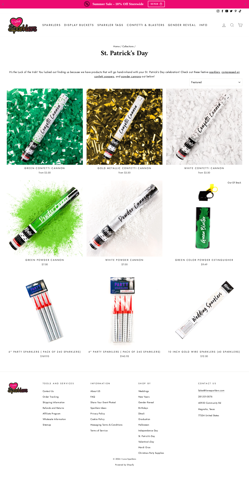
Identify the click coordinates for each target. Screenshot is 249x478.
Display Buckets (79, 25)
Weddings (143, 391)
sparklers (214, 72)
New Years (144, 396)
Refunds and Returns (53, 408)
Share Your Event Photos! (103, 402)
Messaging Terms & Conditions (106, 424)
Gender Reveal (182, 25)
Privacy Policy (97, 413)
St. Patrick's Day (146, 436)
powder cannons (131, 76)
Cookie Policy (97, 419)
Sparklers (51, 25)
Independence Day (148, 430)
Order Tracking (51, 396)
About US (95, 391)
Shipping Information (54, 402)
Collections (127, 46)
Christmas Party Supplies (151, 453)
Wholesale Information (54, 419)
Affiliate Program (52, 413)
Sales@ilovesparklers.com (211, 390)
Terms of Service (99, 430)
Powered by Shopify (124, 464)
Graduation (144, 419)
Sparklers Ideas (98, 408)
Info (203, 25)
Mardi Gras (144, 447)
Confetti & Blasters (146, 25)
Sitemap (47, 424)
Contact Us (48, 391)
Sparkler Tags (110, 25)
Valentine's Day (146, 441)
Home (116, 46)
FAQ (92, 396)
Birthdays (143, 408)
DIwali (141, 413)
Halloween (143, 424)
